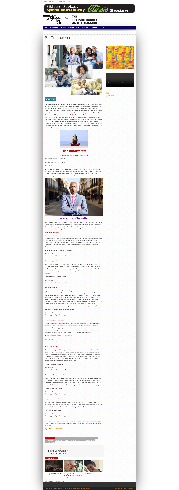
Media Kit (51, 1)
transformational (88, 440)
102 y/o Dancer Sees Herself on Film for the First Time (73, 475)
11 (62, 429)
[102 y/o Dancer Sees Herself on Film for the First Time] (73, 472)
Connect (102, 28)
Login (65, 481)
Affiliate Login (60, 1)
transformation (76, 440)
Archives (63, 28)
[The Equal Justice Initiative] (54, 472)
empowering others (90, 438)
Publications (54, 28)
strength (59, 440)
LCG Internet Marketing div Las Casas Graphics (79, 488)
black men (69, 438)
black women (78, 438)
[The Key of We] (93, 472)
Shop (45, 1)
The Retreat (84, 28)
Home (46, 28)
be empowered (60, 438)
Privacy (68, 1)
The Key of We (89, 474)
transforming (50, 442)
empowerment (50, 440)
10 (60, 429)
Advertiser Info (73, 28)
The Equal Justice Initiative (54, 474)
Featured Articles (53, 33)
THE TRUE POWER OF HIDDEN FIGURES (58, 452)
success (66, 440)
